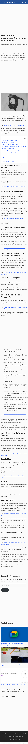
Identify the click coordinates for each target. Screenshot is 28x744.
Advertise (16, 733)
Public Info (24, 44)
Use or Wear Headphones (8, 148)
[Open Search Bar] (22, 2)
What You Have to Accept (7, 161)
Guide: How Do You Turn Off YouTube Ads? (14, 125)
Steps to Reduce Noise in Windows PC (11, 150)
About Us (4, 733)
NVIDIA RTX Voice (6, 159)
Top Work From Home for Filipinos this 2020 (14, 218)
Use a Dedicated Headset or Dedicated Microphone (14, 146)
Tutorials (3, 45)
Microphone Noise (15, 689)
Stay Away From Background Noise (10, 144)
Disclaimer (15, 736)
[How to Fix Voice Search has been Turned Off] (14, 675)
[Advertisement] (14, 18)
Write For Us (23, 733)
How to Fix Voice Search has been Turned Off (13, 684)
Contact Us (10, 733)
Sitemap (21, 736)
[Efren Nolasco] (2, 2)
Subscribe (5, 590)
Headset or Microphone (6, 689)
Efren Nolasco (10, 2)
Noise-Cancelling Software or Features (11, 152)
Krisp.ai (3, 157)
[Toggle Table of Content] (24, 138)
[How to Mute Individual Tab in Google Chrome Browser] (14, 654)
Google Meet (5, 154)
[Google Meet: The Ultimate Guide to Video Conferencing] (14, 634)
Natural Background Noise (8, 142)
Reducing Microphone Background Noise (16, 691)
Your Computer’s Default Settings (9, 140)
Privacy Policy (8, 736)
